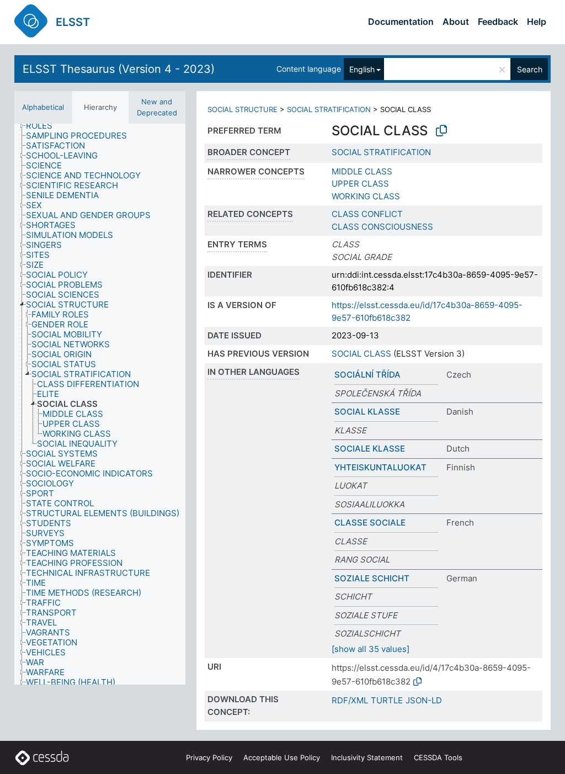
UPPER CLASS (360, 183)
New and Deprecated (157, 107)
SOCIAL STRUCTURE (242, 109)
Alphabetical (43, 107)
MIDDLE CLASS (362, 171)
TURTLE (387, 700)
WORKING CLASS (366, 196)
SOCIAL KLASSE (367, 411)
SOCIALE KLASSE (369, 448)
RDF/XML (350, 700)
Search (529, 69)
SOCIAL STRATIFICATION (329, 109)
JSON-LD (424, 700)
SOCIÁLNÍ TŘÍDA (367, 374)
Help (536, 21)
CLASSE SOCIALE (370, 522)
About (456, 21)
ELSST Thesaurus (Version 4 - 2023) (119, 69)
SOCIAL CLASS (361, 353)
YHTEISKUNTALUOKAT (380, 467)
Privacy (209, 757)
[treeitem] (43, 126)
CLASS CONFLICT (367, 214)
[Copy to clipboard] (441, 131)
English (362, 69)
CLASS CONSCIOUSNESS (382, 226)
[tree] (99, 404)
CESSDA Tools (438, 757)
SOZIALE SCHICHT (371, 578)
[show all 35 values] (370, 649)
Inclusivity (367, 757)
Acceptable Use (281, 757)
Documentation (401, 21)
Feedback (498, 21)
